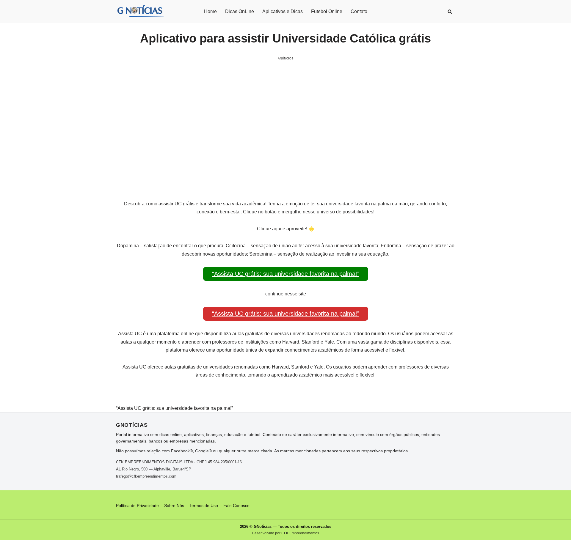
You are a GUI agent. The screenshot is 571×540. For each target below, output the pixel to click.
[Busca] (450, 11)
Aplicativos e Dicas (282, 11)
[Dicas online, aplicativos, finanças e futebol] (140, 11)
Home (210, 11)
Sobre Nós (174, 505)
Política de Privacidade (137, 505)
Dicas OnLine (239, 11)
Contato (359, 11)
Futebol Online (326, 11)
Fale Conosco (236, 505)
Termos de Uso (203, 505)
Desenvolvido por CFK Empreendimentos (285, 533)
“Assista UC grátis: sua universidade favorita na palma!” (285, 273)
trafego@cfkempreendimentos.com (146, 476)
